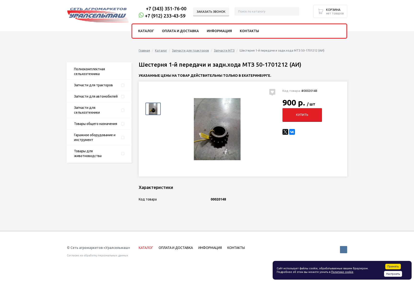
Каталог (161, 50)
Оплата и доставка (180, 31)
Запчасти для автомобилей (96, 96)
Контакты (249, 31)
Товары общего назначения (95, 124)
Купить (302, 114)
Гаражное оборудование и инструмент (94, 137)
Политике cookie (342, 271)
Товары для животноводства (88, 153)
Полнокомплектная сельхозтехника (89, 71)
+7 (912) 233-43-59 (165, 15)
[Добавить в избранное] (272, 92)
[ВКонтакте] (292, 132)
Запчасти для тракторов (93, 85)
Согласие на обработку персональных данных (97, 255)
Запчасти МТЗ (224, 50)
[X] (285, 132)
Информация (219, 31)
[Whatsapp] (141, 15)
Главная (144, 50)
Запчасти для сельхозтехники (87, 110)
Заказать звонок (211, 11)
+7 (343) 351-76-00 (166, 8)
